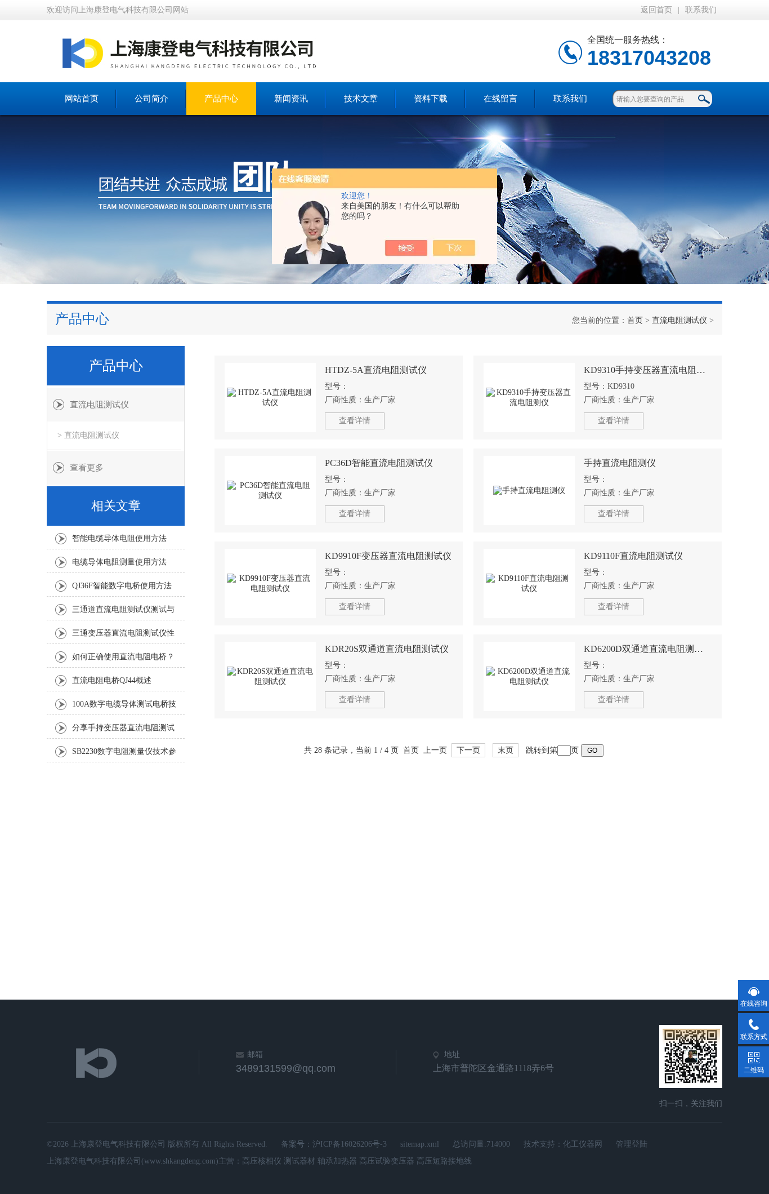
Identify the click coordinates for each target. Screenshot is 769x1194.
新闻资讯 (291, 98)
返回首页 (656, 10)
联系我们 (701, 10)
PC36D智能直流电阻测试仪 (379, 463)
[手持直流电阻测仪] (529, 490)
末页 (505, 750)
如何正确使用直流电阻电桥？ (123, 657)
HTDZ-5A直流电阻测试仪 (376, 370)
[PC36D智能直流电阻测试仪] (270, 490)
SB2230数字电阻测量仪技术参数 (124, 754)
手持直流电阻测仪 (620, 463)
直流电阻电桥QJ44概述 (111, 680)
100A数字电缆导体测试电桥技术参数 (124, 707)
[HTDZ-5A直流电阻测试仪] (270, 397)
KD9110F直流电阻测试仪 (633, 556)
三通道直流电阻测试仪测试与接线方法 (123, 612)
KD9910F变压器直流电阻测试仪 (388, 556)
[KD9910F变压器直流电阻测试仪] (270, 583)
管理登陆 (631, 1144)
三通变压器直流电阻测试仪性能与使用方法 (123, 636)
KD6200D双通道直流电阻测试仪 (648, 649)
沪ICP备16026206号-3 (349, 1144)
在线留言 (500, 98)
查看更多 (87, 467)
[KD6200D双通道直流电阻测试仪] (529, 676)
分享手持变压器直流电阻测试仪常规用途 (123, 730)
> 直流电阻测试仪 (88, 435)
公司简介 (151, 98)
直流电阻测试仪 (679, 320)
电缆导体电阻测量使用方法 (119, 562)
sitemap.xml (419, 1144)
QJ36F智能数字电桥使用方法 (122, 586)
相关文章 (116, 506)
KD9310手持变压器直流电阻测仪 (648, 370)
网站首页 (82, 98)
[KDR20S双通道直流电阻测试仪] (270, 676)
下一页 (468, 750)
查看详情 (354, 420)
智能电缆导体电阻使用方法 (119, 538)
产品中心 (221, 98)
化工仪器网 (582, 1144)
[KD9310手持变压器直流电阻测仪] (529, 397)
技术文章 (361, 98)
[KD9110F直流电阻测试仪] (529, 583)
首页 (635, 320)
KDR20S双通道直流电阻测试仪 (387, 649)
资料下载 (431, 98)
